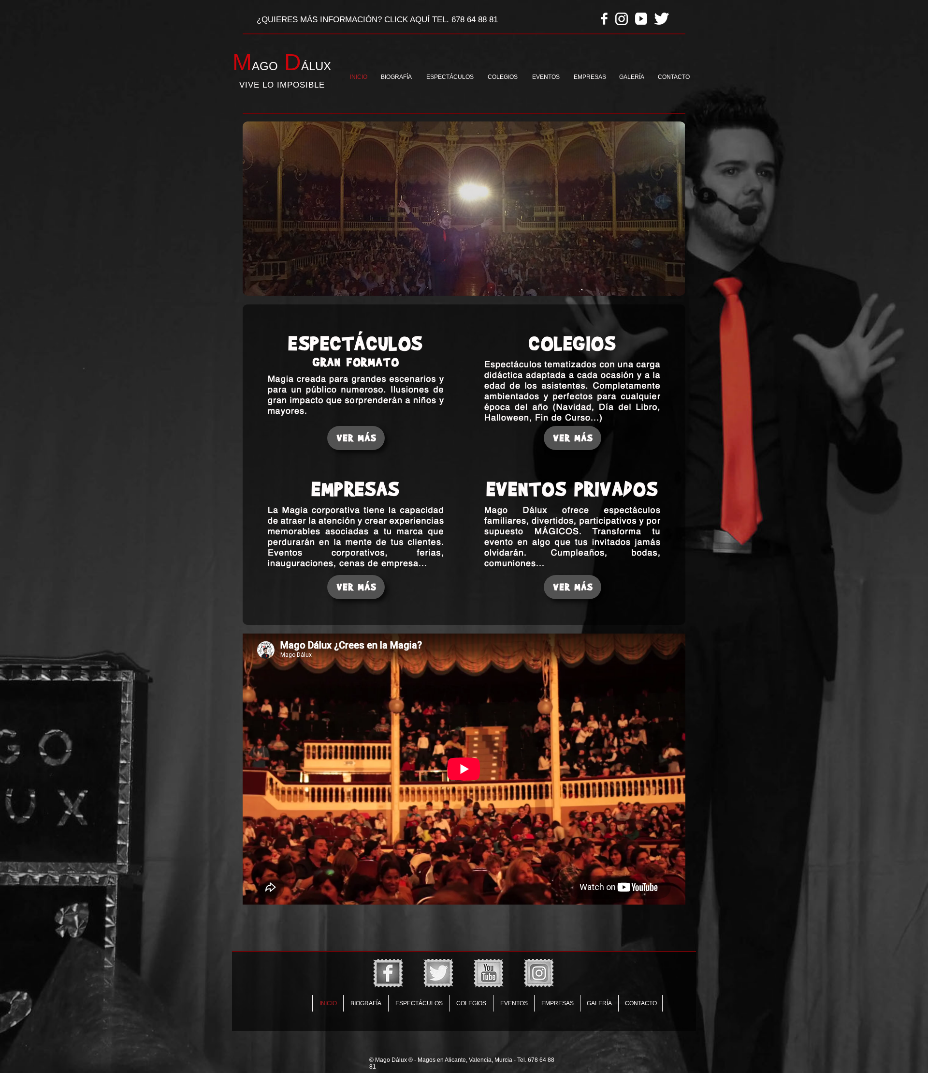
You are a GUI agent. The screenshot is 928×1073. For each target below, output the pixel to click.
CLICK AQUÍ (407, 19)
